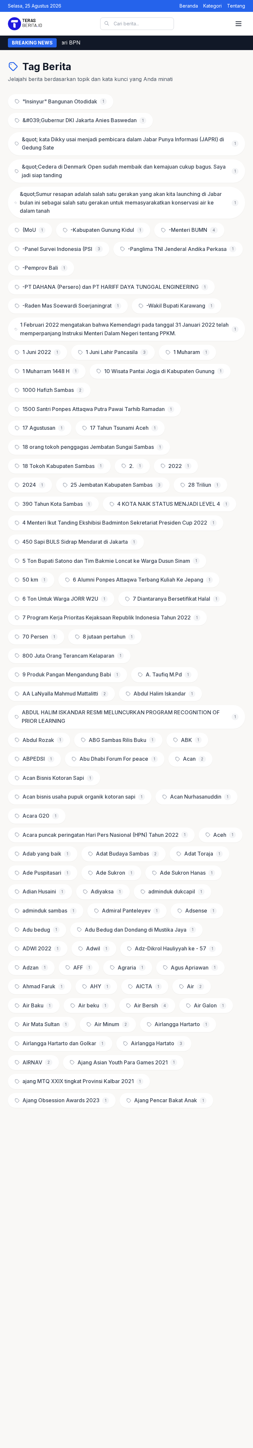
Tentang (236, 6)
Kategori (212, 6)
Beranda (189, 6)
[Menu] (238, 23)
